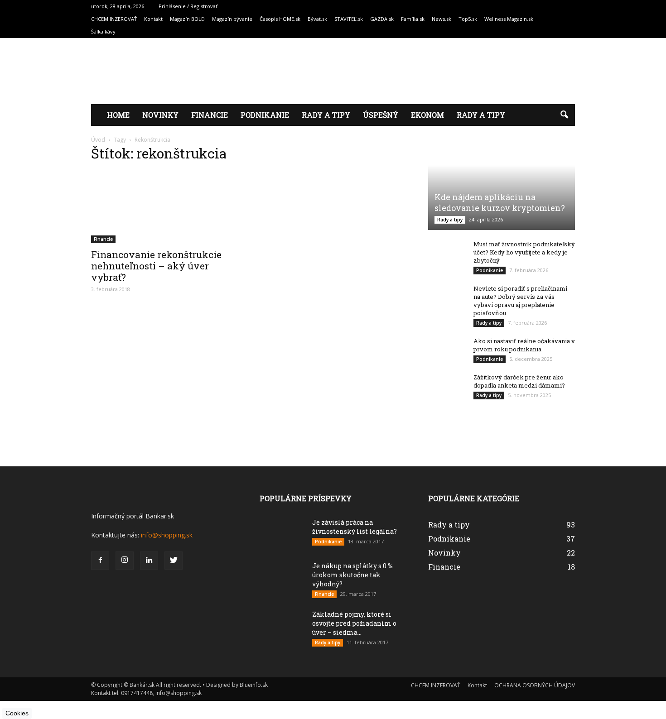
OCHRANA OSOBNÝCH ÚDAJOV (534, 685)
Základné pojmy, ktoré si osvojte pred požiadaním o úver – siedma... (354, 623)
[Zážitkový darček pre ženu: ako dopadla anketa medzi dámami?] (446, 386)
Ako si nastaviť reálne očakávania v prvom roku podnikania (524, 345)
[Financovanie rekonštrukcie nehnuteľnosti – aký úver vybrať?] (164, 207)
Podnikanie (265, 115)
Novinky (160, 115)
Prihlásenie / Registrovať (188, 6)
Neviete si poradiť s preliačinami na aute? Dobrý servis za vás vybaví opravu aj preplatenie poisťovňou (520, 300)
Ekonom (427, 115)
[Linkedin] (149, 560)
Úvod (98, 140)
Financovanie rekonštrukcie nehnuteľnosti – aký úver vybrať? (156, 265)
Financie (209, 115)
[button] (564, 115)
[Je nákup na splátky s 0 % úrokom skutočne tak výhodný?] (282, 585)
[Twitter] (173, 560)
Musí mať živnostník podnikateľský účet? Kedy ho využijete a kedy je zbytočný (524, 252)
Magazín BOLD (187, 18)
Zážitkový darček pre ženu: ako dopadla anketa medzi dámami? (519, 381)
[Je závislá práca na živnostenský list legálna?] (282, 537)
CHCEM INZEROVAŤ (114, 18)
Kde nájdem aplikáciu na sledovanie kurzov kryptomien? (499, 202)
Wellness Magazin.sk (508, 18)
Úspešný (380, 115)
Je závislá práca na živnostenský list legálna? (354, 527)
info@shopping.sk (167, 535)
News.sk (441, 18)
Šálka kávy (103, 31)
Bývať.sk (317, 18)
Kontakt (153, 18)
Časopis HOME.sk (280, 18)
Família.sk (413, 18)
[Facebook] (100, 560)
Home (118, 115)
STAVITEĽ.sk (348, 18)
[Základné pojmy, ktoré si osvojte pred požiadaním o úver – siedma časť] (282, 638)
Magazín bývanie (232, 18)
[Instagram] (125, 560)
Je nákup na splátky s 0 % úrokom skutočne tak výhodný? (352, 574)
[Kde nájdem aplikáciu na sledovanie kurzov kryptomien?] (501, 189)
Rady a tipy (326, 115)
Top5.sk (467, 18)
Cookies (17, 713)
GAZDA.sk (382, 18)
